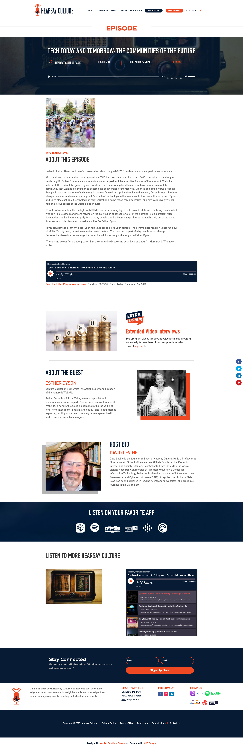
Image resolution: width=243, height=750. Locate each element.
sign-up (139, 346)
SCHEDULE (136, 10)
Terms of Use (126, 723)
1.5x (177, 78)
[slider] (192, 76)
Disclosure (142, 723)
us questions (130, 699)
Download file (53, 284)
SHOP (124, 10)
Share (58, 279)
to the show (131, 691)
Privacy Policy (109, 723)
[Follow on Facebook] (160, 694)
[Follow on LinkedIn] (171, 694)
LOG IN (190, 10)
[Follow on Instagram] (166, 694)
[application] (121, 77)
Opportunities (159, 723)
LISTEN (101, 10)
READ (114, 10)
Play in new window (74, 284)
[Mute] (185, 76)
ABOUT (91, 10)
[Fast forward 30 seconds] (71, 274)
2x (181, 78)
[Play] (49, 76)
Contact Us (174, 723)
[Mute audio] (57, 275)
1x (172, 78)
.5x (167, 78)
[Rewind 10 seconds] (61, 274)
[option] (161, 597)
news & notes (131, 695)
